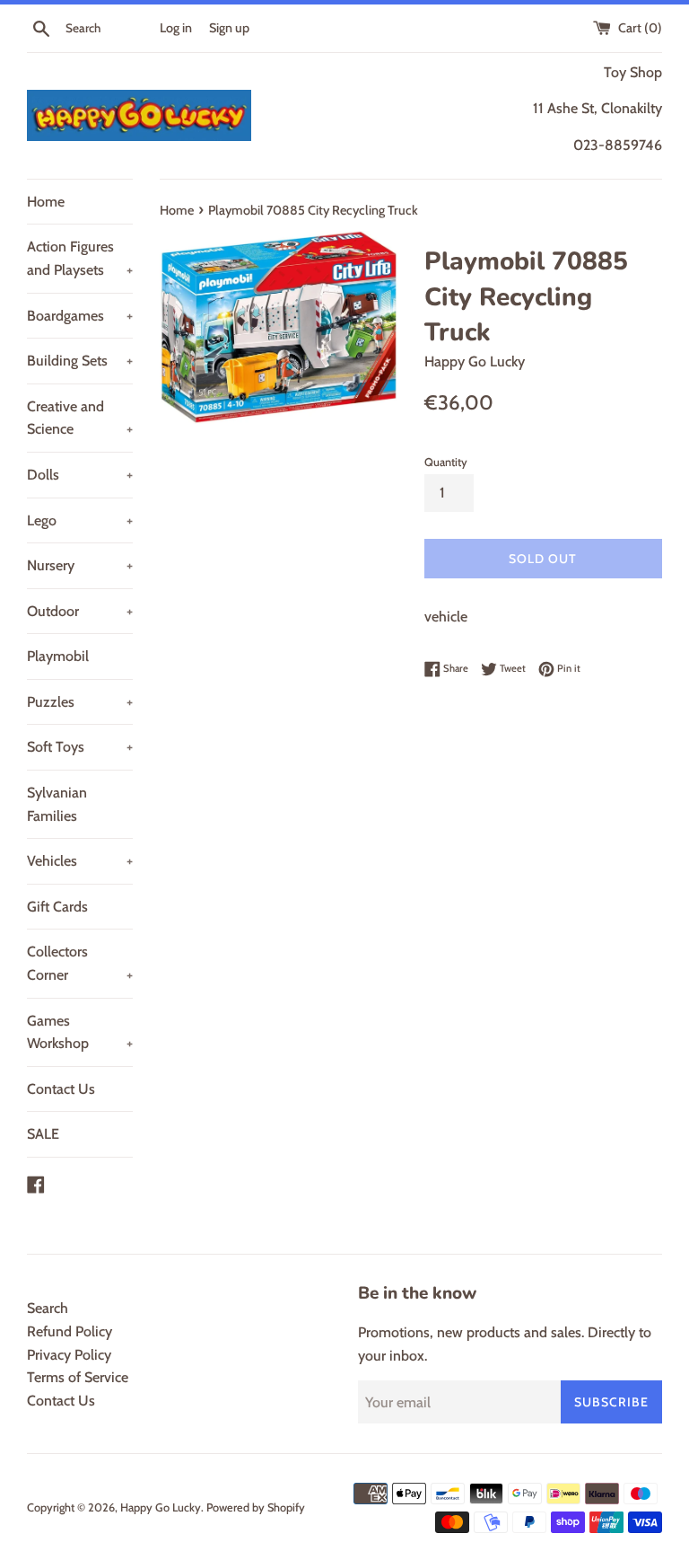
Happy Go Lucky (160, 1507)
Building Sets (80, 360)
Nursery (80, 565)
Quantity (445, 462)
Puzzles (80, 701)
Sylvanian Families (57, 804)
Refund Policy (69, 1331)
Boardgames (80, 315)
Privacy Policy (69, 1354)
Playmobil (58, 656)
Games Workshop (80, 1032)
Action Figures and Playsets (80, 258)
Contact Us (61, 1088)
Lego (80, 520)
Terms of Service (77, 1377)
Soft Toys (80, 746)
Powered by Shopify (255, 1507)
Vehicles (80, 860)
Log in (176, 28)
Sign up (229, 28)
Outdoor (80, 611)
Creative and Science (80, 418)
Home (46, 201)
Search (47, 1308)
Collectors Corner (80, 963)
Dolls (80, 474)
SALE (43, 1133)
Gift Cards (57, 906)
